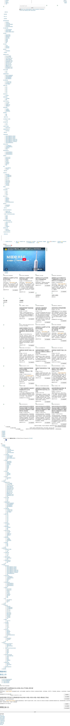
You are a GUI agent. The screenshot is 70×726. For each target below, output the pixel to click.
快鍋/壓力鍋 (5, 93)
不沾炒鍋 (7, 103)
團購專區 (3, 671)
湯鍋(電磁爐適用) (8, 78)
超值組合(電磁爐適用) (9, 75)
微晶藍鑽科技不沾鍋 (8, 68)
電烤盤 (6, 41)
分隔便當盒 (26, 10)
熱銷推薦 (6, 271)
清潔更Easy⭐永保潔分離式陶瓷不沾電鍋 (61, 242)
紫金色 (6, 225)
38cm (6, 72)
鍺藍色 (6, 217)
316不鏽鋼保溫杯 (8, 175)
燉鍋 (6, 42)
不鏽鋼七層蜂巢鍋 (8, 59)
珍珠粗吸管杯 (37, 9)
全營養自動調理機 (8, 29)
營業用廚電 (6, 234)
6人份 (6, 124)
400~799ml (7, 178)
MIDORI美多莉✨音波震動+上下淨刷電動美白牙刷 (30, 242)
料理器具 (7, 159)
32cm (6, 91)
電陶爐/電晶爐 (7, 35)
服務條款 (3, 432)
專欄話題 (7, 2)
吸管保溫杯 (7, 183)
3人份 (6, 123)
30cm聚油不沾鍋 (8, 82)
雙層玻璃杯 (7, 198)
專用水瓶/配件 (7, 230)
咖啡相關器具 (7, 50)
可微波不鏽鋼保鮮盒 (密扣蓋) (10, 136)
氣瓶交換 (7, 229)
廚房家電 (5, 18)
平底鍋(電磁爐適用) (8, 76)
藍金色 (6, 224)
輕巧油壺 (7, 161)
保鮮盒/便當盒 (5, 144)
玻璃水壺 (7, 197)
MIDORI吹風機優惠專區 (6, 680)
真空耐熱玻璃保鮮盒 (8, 152)
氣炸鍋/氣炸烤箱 (6, 20)
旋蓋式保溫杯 (7, 180)
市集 (6, 3)
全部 (7, 453)
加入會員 (65, 1)
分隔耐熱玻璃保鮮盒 (8, 153)
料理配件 (4, 155)
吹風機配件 (7, 226)
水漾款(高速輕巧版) (8, 221)
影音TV (6, 1)
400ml (6, 191)
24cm (6, 88)
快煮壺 (6, 45)
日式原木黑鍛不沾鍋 (8, 60)
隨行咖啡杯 (7, 206)
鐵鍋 (6, 99)
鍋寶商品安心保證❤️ (8, 245)
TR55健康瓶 (5, 189)
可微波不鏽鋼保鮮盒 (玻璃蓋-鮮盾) (11, 140)
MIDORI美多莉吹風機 (7, 220)
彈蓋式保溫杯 (7, 182)
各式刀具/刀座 (7, 157)
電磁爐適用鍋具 (6, 73)
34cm (6, 92)
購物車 (65, 2)
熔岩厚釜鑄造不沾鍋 (8, 67)
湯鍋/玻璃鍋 (5, 107)
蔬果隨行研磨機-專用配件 (9, 31)
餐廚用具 (5, 132)
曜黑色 (6, 216)
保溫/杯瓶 (5, 170)
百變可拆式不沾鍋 (8, 62)
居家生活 (5, 207)
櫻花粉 (6, 218)
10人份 (6, 120)
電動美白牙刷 (7, 211)
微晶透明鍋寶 (7, 111)
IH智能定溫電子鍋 (6, 129)
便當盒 (6, 148)
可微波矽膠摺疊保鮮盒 (9, 142)
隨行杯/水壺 (5, 196)
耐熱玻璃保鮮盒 (6, 150)
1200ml (6, 194)
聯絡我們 (3, 436)
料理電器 (4, 33)
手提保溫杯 (7, 184)
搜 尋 (32, 7)
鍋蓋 (6, 114)
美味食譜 (7, 0)
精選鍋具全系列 (6, 54)
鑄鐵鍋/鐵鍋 (5, 96)
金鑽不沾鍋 (30, 10)
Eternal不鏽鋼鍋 (8, 56)
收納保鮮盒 (7, 147)
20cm (6, 86)
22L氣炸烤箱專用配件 (9, 26)
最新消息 (6, 12)
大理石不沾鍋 (21, 10)
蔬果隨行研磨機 (8, 30)
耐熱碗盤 (7, 169)
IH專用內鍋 (7, 130)
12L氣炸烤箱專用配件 (9, 24)
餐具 (4, 166)
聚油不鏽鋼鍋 (7, 83)
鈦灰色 (6, 215)
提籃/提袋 (7, 163)
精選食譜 (6, 272)
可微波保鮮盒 (42, 9)
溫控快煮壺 (7, 47)
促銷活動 (5, 14)
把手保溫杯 (7, 185)
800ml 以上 (7, 179)
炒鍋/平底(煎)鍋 (6, 101)
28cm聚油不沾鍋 (8, 81)
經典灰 (6, 223)
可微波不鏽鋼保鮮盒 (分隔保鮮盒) (11, 141)
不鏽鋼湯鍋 (7, 110)
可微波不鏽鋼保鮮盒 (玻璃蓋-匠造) (11, 139)
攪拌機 (6, 40)
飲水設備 (4, 44)
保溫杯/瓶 (5, 172)
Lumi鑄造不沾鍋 (8, 57)
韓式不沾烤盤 (5, 69)
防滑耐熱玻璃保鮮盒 (8, 154)
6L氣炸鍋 (7, 22)
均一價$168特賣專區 (6, 681)
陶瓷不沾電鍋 (32, 9)
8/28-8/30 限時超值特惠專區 (7, 679)
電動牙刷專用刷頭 (8, 212)
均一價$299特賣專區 (6, 682)
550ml (6, 192)
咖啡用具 (4, 49)
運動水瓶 (7, 199)
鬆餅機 (6, 39)
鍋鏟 (6, 115)
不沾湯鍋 (7, 108)
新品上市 (5, 16)
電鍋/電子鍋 (6, 116)
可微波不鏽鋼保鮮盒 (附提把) (10, 138)
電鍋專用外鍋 (7, 127)
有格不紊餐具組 (8, 167)
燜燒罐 (4, 186)
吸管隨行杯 (7, 201)
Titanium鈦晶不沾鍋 (8, 58)
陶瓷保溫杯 (7, 174)
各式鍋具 (5, 52)
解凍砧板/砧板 (7, 158)
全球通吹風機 (27, 9)
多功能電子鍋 (5, 122)
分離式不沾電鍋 (6, 126)
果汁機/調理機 (5, 28)
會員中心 (3, 435)
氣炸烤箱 (33, 10)
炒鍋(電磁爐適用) (8, 77)
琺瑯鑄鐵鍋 (7, 98)
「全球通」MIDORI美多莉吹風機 (8, 214)
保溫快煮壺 (7, 46)
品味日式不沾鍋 (8, 63)
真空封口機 (7, 38)
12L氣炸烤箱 (7, 23)
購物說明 (3, 434)
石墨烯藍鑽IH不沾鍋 (8, 61)
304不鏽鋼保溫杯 (8, 176)
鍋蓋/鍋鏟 (5, 112)
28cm (6, 89)
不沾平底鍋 (7, 102)
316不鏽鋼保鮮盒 (8, 145)
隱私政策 (3, 433)
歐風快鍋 (7, 95)
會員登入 (65, 0)
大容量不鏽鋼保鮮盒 (8, 146)
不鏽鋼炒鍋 (7, 105)
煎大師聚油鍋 (5, 80)
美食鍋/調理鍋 (7, 34)
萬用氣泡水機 (5, 227)
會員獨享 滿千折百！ (9, 241)
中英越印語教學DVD (6, 231)
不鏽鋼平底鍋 (7, 104)
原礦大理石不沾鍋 (8, 64)
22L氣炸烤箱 (7, 25)
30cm (6, 71)
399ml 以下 (7, 177)
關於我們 (3, 431)
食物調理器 (7, 162)
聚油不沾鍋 (23, 9)
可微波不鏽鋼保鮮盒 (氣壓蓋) (10, 137)
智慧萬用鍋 (7, 37)
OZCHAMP (30, 438)
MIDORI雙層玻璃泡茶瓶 (9, 202)
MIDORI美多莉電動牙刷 (7, 209)
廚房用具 (7, 160)
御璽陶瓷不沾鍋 (8, 65)
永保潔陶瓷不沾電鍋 (6, 119)
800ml (6, 193)
